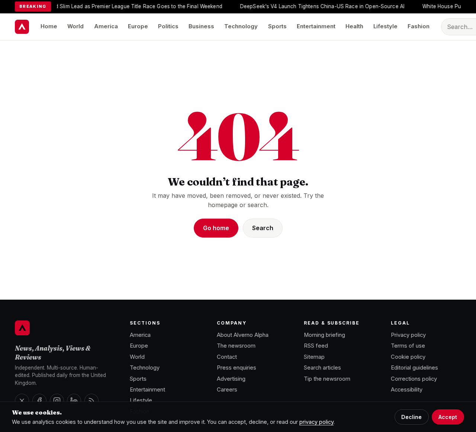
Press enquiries (236, 367)
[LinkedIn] (74, 401)
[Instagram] (57, 401)
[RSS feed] (91, 401)
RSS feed (316, 345)
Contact (227, 357)
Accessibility (406, 389)
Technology (241, 26)
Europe (138, 26)
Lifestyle (385, 26)
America (106, 26)
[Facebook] (39, 401)
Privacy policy (408, 335)
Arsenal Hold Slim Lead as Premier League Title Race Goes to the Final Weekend (119, 6)
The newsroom (236, 345)
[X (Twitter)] (22, 401)
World (75, 26)
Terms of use (408, 345)
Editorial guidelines (414, 367)
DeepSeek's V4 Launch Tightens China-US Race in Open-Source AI (317, 6)
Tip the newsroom (327, 378)
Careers (227, 389)
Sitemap (314, 357)
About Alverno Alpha (242, 335)
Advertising (231, 378)
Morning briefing (324, 335)
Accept (447, 417)
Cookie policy (408, 357)
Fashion (419, 26)
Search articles (322, 367)
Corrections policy (414, 378)
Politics (168, 26)
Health (354, 26)
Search (262, 228)
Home (49, 26)
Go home (216, 228)
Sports (277, 26)
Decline (411, 417)
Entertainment (316, 26)
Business (201, 26)
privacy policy (316, 422)
